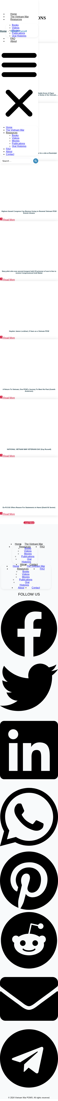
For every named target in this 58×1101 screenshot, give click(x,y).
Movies (15, 140)
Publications (18, 33)
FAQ (12, 38)
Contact (10, 154)
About (13, 41)
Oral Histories (19, 36)
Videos (15, 27)
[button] (19, 84)
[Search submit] (35, 160)
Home (13, 14)
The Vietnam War (19, 16)
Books (15, 25)
